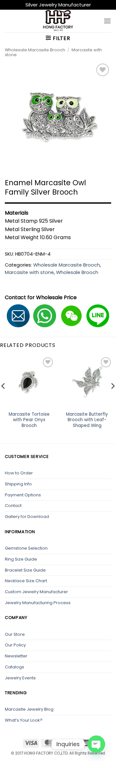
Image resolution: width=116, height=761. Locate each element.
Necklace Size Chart (26, 581)
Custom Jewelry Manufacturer (36, 592)
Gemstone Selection (26, 548)
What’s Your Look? (24, 720)
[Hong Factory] (58, 21)
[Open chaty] (96, 744)
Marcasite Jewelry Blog (29, 709)
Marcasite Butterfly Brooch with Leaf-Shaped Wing (87, 420)
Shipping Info (18, 484)
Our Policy (15, 645)
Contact (13, 505)
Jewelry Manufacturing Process (38, 603)
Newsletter (16, 656)
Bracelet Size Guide (25, 570)
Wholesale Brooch (77, 272)
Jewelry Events (20, 678)
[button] (107, 21)
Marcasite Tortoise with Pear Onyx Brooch (29, 420)
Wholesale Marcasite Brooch (35, 50)
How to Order (19, 473)
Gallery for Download (27, 516)
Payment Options (23, 495)
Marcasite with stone (29, 272)
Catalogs (14, 667)
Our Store (15, 634)
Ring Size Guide (21, 559)
